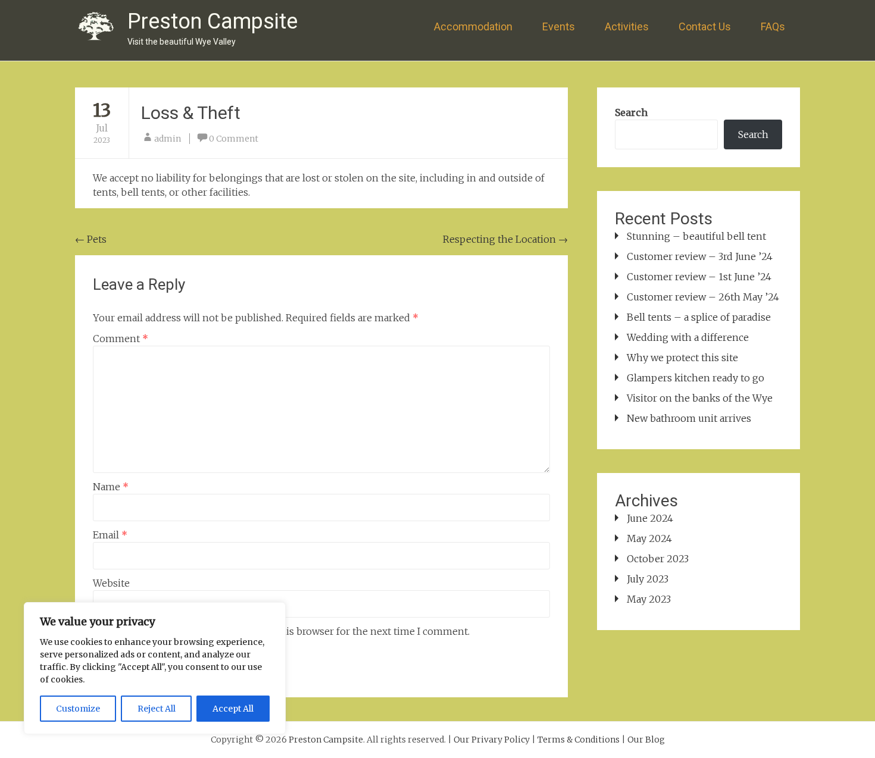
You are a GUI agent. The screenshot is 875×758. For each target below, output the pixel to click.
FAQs (773, 26)
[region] (155, 668)
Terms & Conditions (579, 739)
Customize (78, 708)
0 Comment (233, 138)
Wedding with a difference (688, 337)
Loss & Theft (190, 112)
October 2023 (658, 559)
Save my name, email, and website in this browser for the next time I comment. (288, 631)
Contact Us (705, 26)
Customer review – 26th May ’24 (703, 297)
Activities (627, 26)
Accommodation (473, 26)
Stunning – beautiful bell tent (696, 236)
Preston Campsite (212, 21)
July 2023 (647, 579)
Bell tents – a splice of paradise (699, 317)
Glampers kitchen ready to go (695, 378)
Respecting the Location (505, 239)
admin (167, 138)
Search (631, 112)
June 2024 (650, 518)
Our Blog (646, 739)
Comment (120, 338)
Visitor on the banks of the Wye (700, 398)
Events (558, 26)
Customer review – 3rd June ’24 (700, 256)
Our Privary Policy (492, 739)
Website (111, 583)
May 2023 (649, 599)
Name (111, 487)
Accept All (233, 708)
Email (110, 535)
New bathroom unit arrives (689, 418)
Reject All (157, 708)
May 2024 (649, 538)
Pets (91, 239)
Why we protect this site (682, 358)
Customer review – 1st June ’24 (699, 277)
